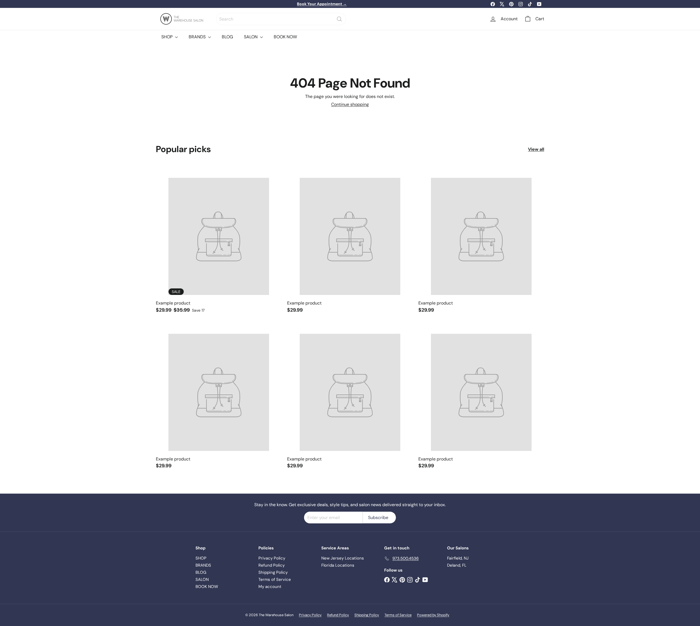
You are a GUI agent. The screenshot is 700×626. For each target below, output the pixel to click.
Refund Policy (271, 565)
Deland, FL (456, 565)
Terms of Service (274, 579)
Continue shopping (350, 104)
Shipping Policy (273, 572)
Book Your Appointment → (322, 3)
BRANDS (198, 37)
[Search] (339, 19)
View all (536, 149)
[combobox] (281, 19)
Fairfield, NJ (458, 558)
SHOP (167, 37)
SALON (251, 37)
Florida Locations (337, 565)
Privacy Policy (271, 558)
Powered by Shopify (433, 615)
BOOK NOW (285, 37)
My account (269, 586)
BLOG (227, 37)
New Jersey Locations (342, 558)
